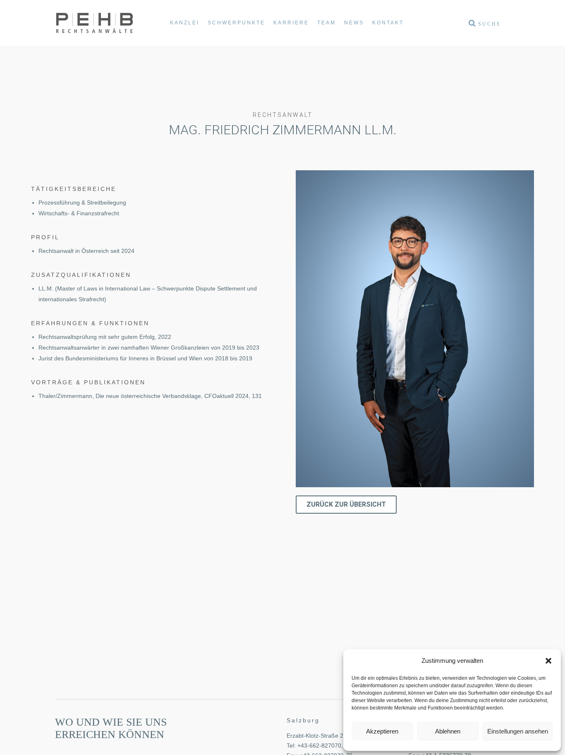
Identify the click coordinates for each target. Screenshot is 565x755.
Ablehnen (447, 731)
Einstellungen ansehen (517, 731)
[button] (548, 661)
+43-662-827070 (319, 745)
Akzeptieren (382, 731)
